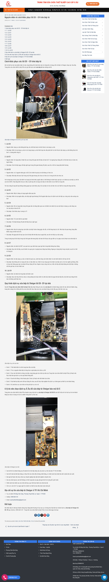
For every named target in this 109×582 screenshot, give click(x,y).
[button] (14, 10)
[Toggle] (102, 19)
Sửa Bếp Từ (30, 10)
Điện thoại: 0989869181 (78, 551)
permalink (43, 521)
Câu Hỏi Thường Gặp (11, 556)
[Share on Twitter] (38, 515)
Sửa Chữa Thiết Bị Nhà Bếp (15, 15)
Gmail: (74, 556)
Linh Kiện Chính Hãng (87, 29)
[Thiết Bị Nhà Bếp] (13, 4)
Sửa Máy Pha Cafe (56, 10)
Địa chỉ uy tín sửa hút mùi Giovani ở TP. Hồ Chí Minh (94, 89)
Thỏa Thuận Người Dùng (46, 553)
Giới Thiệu (79, 10)
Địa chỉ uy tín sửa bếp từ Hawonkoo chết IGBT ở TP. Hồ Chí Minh (95, 77)
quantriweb (23, 20)
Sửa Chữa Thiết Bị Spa (88, 49)
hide (11, 26)
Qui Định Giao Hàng (44, 556)
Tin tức (24, 15)
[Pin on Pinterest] (44, 515)
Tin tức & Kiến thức (71, 10)
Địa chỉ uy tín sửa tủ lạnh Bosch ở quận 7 (18, 526)
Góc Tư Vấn (64, 10)
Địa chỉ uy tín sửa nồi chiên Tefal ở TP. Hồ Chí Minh (94, 70)
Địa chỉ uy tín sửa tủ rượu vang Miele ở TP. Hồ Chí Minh (95, 65)
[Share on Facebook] (35, 515)
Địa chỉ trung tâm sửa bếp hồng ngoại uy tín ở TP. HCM (94, 83)
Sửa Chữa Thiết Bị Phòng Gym (90, 25)
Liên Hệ (84, 10)
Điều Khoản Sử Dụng (45, 550)
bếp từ (6, 15)
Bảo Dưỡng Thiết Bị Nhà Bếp (90, 35)
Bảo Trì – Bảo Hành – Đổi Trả (47, 544)
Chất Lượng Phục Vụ (11, 553)
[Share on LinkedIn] (48, 515)
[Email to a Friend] (41, 515)
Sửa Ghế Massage (47, 10)
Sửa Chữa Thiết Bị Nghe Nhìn (90, 42)
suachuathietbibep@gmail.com (83, 556)
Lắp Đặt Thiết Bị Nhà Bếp (89, 32)
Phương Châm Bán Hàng (12, 550)
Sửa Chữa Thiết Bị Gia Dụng (89, 39)
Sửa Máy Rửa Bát (38, 10)
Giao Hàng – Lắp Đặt (45, 547)
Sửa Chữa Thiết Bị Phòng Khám (90, 45)
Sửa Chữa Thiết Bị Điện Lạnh (89, 22)
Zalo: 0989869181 (77, 553)
